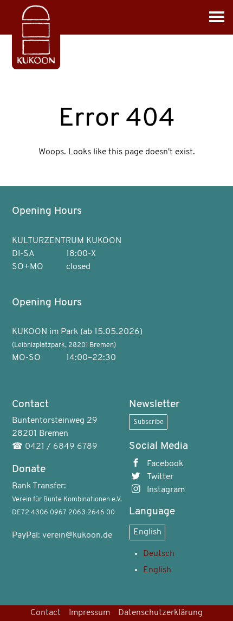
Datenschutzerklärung (160, 613)
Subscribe (148, 422)
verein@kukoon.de (77, 535)
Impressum (89, 613)
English (147, 532)
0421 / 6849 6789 (61, 446)
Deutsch (158, 554)
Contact (45, 613)
